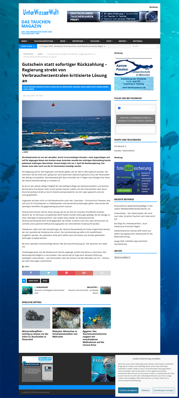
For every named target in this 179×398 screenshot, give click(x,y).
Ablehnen (146, 390)
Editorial (138, 41)
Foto (108, 41)
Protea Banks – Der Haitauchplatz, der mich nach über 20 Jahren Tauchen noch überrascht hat (134, 216)
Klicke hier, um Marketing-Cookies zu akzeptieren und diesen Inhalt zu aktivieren (135, 119)
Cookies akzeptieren (128, 390)
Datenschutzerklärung (132, 380)
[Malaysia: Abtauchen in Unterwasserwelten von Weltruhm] (66, 318)
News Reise (33, 281)
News (24, 41)
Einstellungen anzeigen (163, 390)
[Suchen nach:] (144, 46)
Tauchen (94, 41)
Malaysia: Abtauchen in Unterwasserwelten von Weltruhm (64, 334)
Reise (62, 41)
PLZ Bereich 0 (120, 146)
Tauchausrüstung (43, 41)
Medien (122, 41)
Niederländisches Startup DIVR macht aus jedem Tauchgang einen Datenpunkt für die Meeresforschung (133, 233)
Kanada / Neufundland (124, 150)
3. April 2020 (30, 95)
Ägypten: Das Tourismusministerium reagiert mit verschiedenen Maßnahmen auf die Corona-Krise (95, 338)
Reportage (77, 41)
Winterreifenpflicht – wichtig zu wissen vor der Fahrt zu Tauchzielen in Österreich (35, 335)
